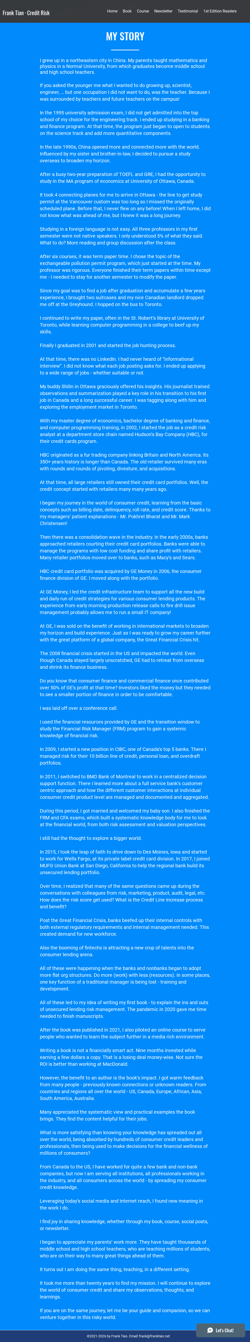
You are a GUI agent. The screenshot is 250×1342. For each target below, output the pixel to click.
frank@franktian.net (154, 1336)
